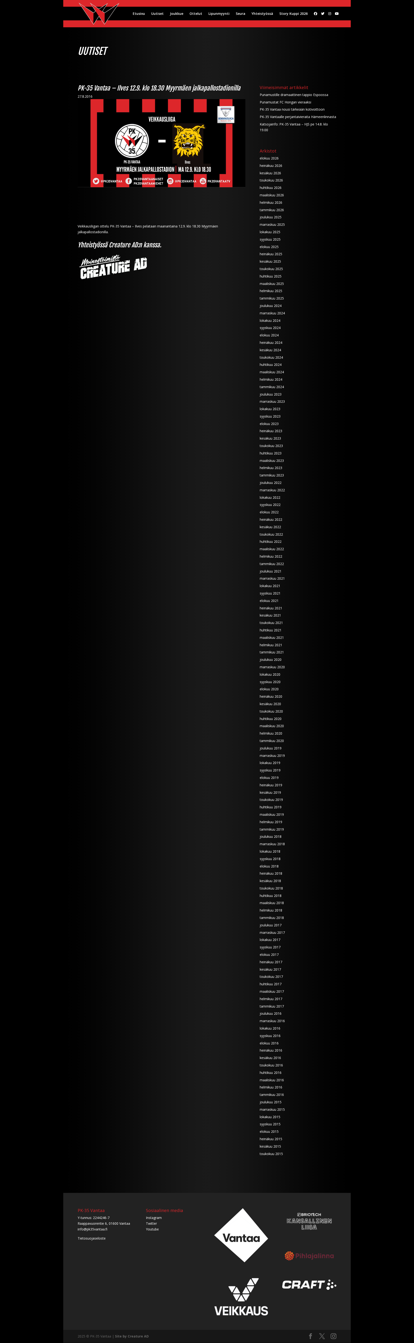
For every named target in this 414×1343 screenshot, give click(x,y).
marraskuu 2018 (272, 844)
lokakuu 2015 (270, 1117)
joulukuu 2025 (271, 217)
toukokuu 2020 (271, 711)
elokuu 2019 (269, 777)
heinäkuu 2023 (271, 431)
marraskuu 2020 (272, 667)
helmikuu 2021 (271, 645)
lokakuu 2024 (270, 320)
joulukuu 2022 (271, 482)
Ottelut (196, 14)
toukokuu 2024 (271, 357)
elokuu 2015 (269, 1131)
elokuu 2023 (269, 423)
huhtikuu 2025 (271, 276)
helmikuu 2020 (271, 733)
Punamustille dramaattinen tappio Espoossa (294, 94)
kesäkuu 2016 (270, 1057)
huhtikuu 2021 (271, 630)
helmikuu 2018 (271, 910)
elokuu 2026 (269, 158)
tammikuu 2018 (272, 917)
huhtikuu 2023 (271, 453)
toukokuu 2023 (271, 445)
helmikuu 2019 (271, 822)
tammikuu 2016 (272, 1094)
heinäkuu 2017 (271, 962)
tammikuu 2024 (272, 387)
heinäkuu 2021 (271, 608)
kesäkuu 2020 (270, 704)
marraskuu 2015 (272, 1109)
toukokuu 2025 (271, 268)
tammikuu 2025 (272, 298)
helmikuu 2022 (271, 556)
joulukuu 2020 (271, 659)
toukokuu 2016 (271, 1065)
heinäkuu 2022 (271, 519)
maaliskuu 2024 (272, 372)
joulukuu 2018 (271, 836)
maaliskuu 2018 (272, 903)
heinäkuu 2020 (271, 696)
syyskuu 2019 (270, 770)
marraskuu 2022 (272, 490)
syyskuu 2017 (270, 947)
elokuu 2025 (269, 246)
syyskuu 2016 (270, 1035)
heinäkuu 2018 (271, 873)
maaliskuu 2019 (272, 814)
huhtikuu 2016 (271, 1072)
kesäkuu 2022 (270, 527)
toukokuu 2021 (271, 622)
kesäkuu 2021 (270, 615)
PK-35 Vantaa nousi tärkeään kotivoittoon (292, 109)
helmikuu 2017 (271, 999)
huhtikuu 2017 (271, 984)
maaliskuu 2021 (272, 637)
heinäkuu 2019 (271, 785)
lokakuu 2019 (270, 762)
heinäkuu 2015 (271, 1139)
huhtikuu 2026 (271, 187)
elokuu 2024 (269, 335)
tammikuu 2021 (272, 652)
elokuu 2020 (269, 689)
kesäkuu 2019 (270, 792)
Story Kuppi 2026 (293, 14)
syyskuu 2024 (270, 327)
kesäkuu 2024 (270, 350)
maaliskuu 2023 (272, 460)
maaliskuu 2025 (272, 283)
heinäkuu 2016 (271, 1050)
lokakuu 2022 (270, 497)
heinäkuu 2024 (271, 342)
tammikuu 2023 (272, 475)
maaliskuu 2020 (272, 726)
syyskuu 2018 (270, 858)
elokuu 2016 (269, 1043)
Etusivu (139, 14)
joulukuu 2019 (271, 748)
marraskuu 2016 (272, 1021)
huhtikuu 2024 (271, 364)
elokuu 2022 (269, 512)
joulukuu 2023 (271, 394)
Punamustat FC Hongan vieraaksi (285, 102)
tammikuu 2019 (272, 829)
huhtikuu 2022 (271, 541)
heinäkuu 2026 (271, 165)
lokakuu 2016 (270, 1028)
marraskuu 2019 (272, 755)
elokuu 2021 (269, 600)
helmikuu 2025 (271, 291)
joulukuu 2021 (271, 571)
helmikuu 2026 (271, 202)
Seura (240, 14)
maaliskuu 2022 (272, 549)
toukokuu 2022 (271, 534)
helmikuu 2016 (271, 1087)
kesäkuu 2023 (270, 438)
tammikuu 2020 (272, 740)
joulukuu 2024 (271, 305)
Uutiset (157, 14)
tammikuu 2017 (272, 1006)
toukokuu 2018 (271, 888)
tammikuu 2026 (272, 210)
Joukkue (176, 14)
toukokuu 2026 (271, 180)
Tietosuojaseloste (92, 1238)
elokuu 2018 (269, 866)
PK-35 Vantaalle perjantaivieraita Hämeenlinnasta (298, 116)
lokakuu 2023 (270, 409)
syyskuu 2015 (270, 1124)
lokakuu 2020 (270, 674)
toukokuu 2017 (271, 976)
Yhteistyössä (262, 14)
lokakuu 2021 (270, 586)
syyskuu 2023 (270, 416)
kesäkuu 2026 (270, 173)
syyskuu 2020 (270, 682)
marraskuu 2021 (272, 578)
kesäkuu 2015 (270, 1146)
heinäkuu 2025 (271, 254)
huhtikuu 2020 (271, 718)
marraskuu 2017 (272, 932)
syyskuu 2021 (270, 593)
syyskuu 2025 (270, 239)
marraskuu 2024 (272, 313)
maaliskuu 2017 (272, 991)
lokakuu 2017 (270, 939)
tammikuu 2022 (272, 563)
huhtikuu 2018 (271, 895)
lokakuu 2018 (270, 851)
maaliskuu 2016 (272, 1080)
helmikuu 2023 (271, 467)
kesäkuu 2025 (270, 261)
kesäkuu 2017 (270, 969)
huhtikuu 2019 (271, 807)
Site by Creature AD (132, 1336)
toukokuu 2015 (271, 1153)
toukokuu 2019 (271, 799)
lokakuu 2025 (270, 232)
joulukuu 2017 (271, 925)
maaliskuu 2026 (272, 195)
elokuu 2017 (269, 954)
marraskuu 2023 (272, 401)
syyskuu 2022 (270, 504)
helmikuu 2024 (271, 379)
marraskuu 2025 (272, 224)
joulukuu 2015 (271, 1102)
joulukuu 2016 (271, 1013)
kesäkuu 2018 (270, 880)
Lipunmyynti (219, 14)
